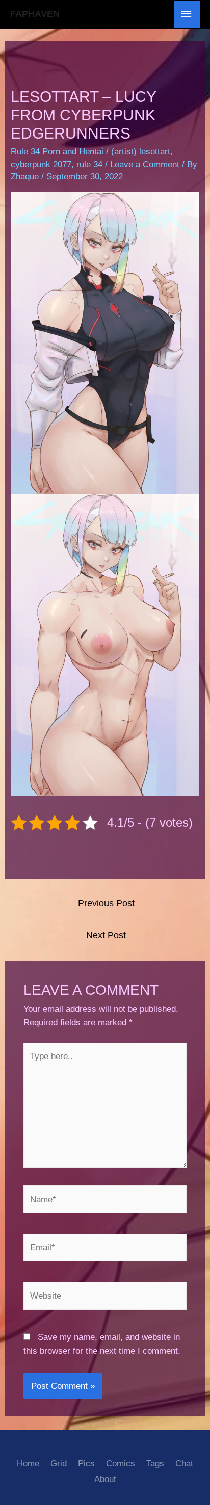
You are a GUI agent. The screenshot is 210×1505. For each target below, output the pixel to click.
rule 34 (89, 164)
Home (28, 1463)
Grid (58, 1463)
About (105, 1479)
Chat (184, 1463)
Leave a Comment (144, 164)
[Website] (105, 1298)
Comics (120, 1463)
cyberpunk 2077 (41, 164)
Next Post (106, 935)
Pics (86, 1463)
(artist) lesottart (140, 151)
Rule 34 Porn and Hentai (57, 151)
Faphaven (35, 14)
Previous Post (106, 903)
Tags (155, 1463)
